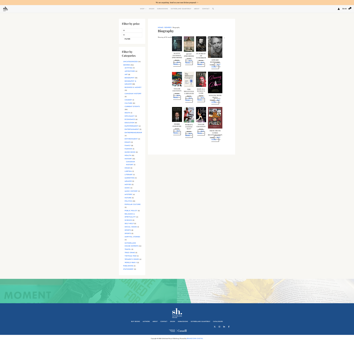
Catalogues (218, 321)
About (196, 9)
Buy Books (135, 321)
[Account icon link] (339, 9)
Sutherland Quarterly (181, 9)
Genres (168, 27)
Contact (205, 9)
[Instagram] (219, 326)
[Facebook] (228, 326)
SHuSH (151, 9)
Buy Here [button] (176, 63)
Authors (146, 321)
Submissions (162, 9)
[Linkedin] (224, 326)
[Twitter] (214, 326)
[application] (145, 9)
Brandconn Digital (195, 338)
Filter (127, 39)
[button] (213, 9)
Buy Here (200, 63)
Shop (142, 9)
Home (160, 27)
